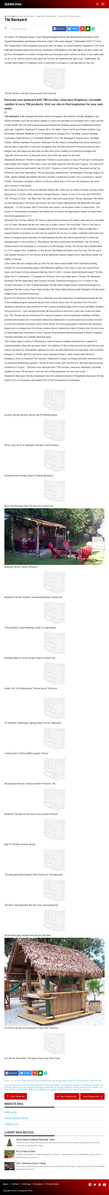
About (5, 1184)
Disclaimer (38, 1184)
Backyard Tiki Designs (83, 1085)
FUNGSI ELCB (11, 1124)
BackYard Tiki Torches (89, 1087)
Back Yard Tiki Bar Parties (78, 1081)
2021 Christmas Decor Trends (31, 1163)
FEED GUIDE (10, 1112)
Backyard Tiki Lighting (54, 1087)
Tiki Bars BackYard (64, 1090)
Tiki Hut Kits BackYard (82, 1090)
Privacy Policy (52, 1184)
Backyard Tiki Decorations (62, 1085)
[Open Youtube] (104, 1184)
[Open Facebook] (90, 1184)
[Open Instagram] (99, 1184)
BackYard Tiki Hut (19, 1087)
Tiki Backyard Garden (24, 1090)
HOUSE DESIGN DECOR (16, 1118)
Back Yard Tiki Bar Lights (57, 1081)
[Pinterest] (82, 28)
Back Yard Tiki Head (26, 1085)
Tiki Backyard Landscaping (45, 1090)
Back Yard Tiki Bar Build (36, 1081)
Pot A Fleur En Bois (25, 1151)
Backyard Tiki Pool (71, 1087)
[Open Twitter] (95, 1184)
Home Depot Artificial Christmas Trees (35, 1139)
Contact (15, 1184)
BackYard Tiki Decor (43, 1085)
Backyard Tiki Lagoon (36, 1087)
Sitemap (26, 1184)
